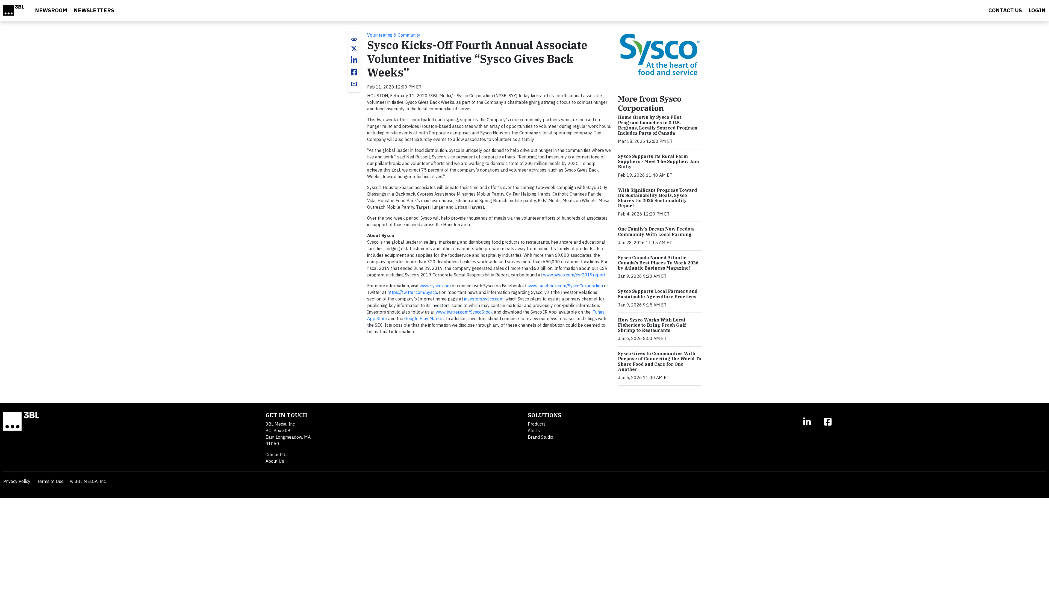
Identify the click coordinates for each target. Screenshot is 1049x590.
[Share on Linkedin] (354, 60)
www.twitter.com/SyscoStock (464, 312)
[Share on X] (354, 48)
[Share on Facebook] (354, 72)
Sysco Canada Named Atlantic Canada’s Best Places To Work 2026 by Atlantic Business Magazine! (658, 263)
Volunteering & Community (393, 35)
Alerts (534, 430)
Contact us (1005, 10)
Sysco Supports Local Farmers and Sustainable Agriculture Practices (657, 293)
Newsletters (94, 10)
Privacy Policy (16, 481)
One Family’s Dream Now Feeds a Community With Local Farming (656, 231)
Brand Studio (540, 437)
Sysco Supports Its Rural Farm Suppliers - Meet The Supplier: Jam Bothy (658, 161)
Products (537, 424)
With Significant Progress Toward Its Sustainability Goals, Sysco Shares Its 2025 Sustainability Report (657, 198)
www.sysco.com (435, 285)
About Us (275, 461)
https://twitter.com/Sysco (412, 292)
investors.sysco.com (483, 299)
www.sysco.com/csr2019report (574, 275)
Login (1037, 10)
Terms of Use (50, 481)
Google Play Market (424, 318)
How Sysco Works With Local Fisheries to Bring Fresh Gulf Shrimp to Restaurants (652, 325)
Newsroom (51, 10)
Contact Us (277, 454)
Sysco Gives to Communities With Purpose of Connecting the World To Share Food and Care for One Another (659, 361)
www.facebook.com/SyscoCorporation (565, 285)
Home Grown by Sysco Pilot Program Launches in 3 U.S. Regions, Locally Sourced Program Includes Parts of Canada (657, 125)
